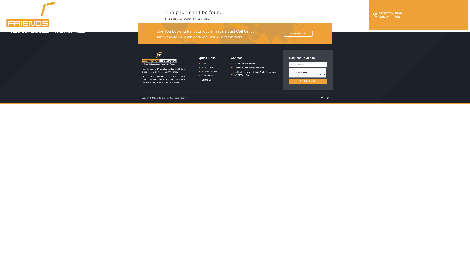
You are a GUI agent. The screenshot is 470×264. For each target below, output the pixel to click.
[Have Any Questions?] (375, 14)
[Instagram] (327, 97)
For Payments (300, 15)
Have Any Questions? (390, 12)
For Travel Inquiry (320, 15)
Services (282, 15)
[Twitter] (321, 97)
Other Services (341, 15)
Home (270, 15)
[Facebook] (315, 97)
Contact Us (359, 15)
